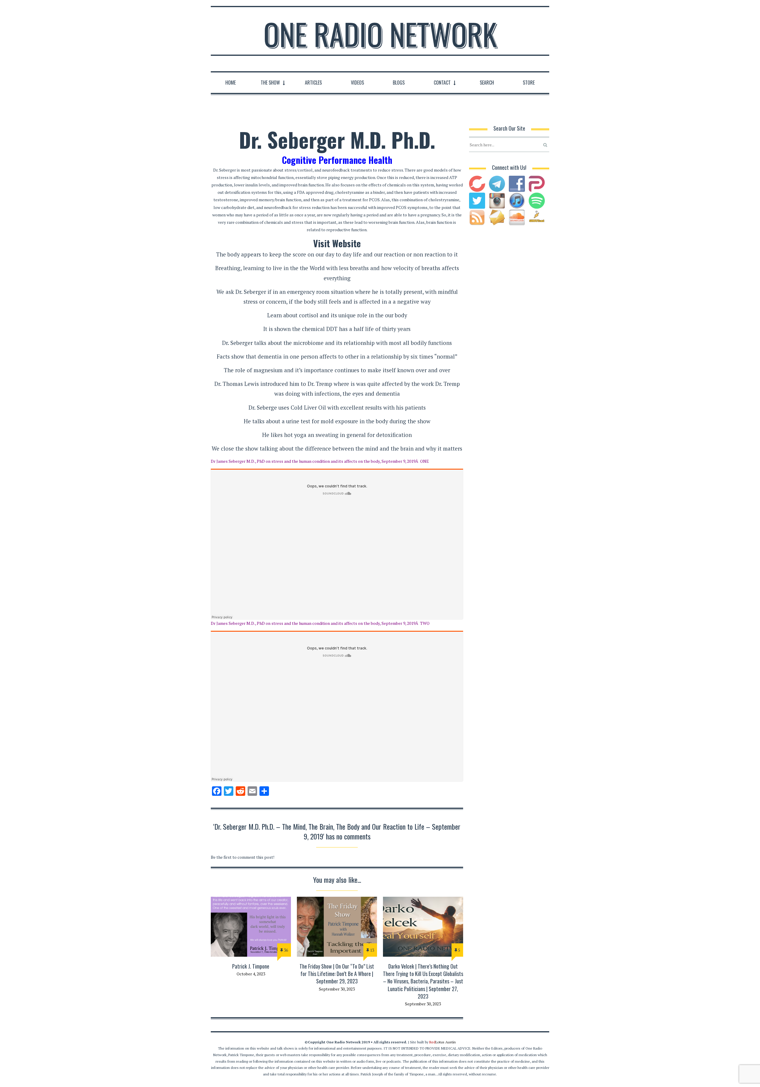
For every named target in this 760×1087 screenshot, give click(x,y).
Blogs (399, 82)
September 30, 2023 (337, 989)
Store (529, 82)
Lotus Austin (442, 1042)
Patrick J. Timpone (250, 966)
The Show (270, 82)
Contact (442, 82)
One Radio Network (380, 34)
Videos (357, 82)
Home (230, 82)
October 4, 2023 (251, 974)
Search (487, 82)
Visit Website (337, 243)
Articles (313, 82)
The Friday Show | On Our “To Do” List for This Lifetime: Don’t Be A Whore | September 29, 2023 (337, 973)
